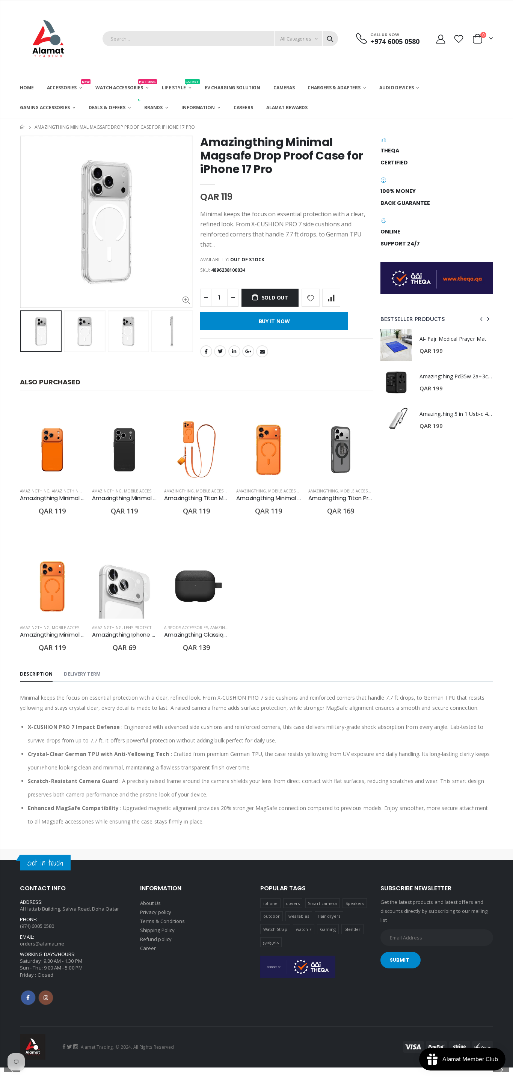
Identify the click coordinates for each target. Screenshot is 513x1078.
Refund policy (156, 939)
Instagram (45, 997)
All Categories (295, 38)
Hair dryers (329, 916)
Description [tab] (36, 673)
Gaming (328, 929)
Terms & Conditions (162, 921)
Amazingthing (35, 491)
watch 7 (303, 929)
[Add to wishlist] (311, 298)
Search (330, 38)
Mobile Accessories (144, 491)
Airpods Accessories (186, 627)
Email (262, 351)
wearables (298, 916)
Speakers (355, 903)
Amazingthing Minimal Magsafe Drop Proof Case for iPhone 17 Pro (281, 155)
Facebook (206, 351)
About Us (150, 903)
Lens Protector (140, 627)
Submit (399, 960)
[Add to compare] (331, 298)
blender (352, 929)
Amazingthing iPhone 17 (77, 491)
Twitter (220, 351)
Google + (248, 351)
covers (292, 903)
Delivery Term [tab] (82, 673)
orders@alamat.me (42, 943)
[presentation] (28, 336)
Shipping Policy (157, 930)
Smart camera (322, 903)
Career (148, 948)
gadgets (271, 942)
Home (23, 127)
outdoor (271, 916)
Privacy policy (155, 912)
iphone (270, 903)
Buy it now (274, 321)
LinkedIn (234, 351)
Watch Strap (275, 929)
